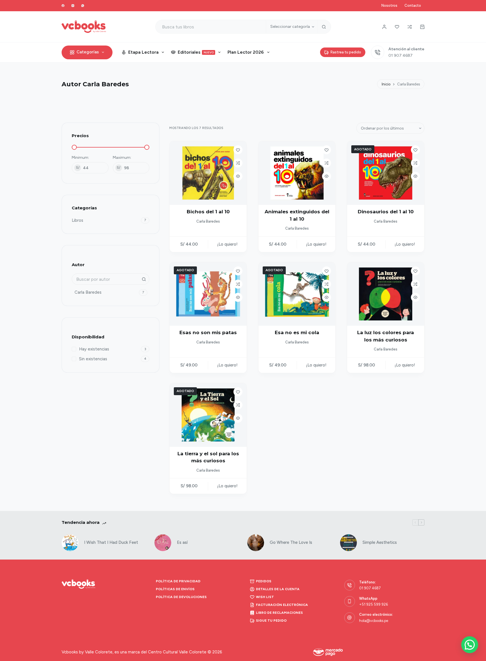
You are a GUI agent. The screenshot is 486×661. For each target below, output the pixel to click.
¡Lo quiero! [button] (227, 244)
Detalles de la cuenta (278, 589)
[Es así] (162, 542)
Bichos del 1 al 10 (208, 211)
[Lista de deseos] (397, 27)
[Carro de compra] (422, 27)
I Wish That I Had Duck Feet (111, 542)
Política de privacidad (178, 581)
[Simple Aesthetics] (348, 542)
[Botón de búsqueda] (324, 27)
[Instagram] (72, 5)
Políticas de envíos (175, 589)
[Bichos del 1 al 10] (208, 173)
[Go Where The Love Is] (255, 542)
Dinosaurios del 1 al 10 (386, 211)
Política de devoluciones (181, 597)
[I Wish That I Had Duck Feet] (70, 542)
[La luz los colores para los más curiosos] (385, 294)
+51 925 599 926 (373, 604)
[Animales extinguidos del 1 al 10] (297, 173)
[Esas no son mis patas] (208, 294)
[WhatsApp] (82, 5)
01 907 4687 (400, 55)
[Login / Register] (384, 27)
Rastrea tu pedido (345, 52)
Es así (182, 542)
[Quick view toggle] (237, 176)
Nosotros (389, 5)
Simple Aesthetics (380, 542)
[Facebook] (63, 5)
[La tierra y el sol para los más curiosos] (208, 415)
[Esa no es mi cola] (297, 294)
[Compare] (410, 27)
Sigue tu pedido (271, 620)
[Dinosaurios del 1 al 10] (385, 173)
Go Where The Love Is (291, 542)
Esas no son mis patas (208, 332)
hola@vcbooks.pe (373, 621)
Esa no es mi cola (297, 332)
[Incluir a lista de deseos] (237, 149)
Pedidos (263, 581)
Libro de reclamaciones (279, 613)
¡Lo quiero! (405, 244)
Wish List (265, 597)
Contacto (412, 5)
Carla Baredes (208, 221)
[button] (469, 644)
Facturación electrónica (282, 605)
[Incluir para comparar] (237, 163)
